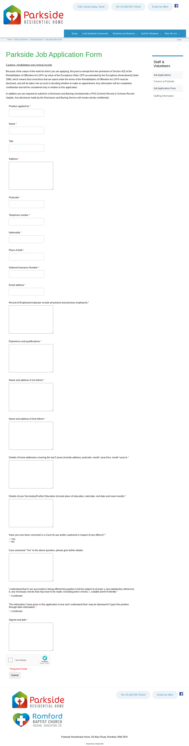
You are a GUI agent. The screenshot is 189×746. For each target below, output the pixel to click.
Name (13, 124)
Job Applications (36, 40)
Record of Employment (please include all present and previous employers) (49, 302)
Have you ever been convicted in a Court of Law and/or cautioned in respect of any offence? (57, 535)
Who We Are (171, 33)
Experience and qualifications (25, 341)
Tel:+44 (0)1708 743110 (128, 6)
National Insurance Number (24, 267)
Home (75, 33)
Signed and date (18, 620)
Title (11, 141)
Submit (14, 675)
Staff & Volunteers (149, 33)
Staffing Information (164, 96)
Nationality (15, 232)
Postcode (14, 197)
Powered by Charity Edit (94, 744)
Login (179, 40)
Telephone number (19, 215)
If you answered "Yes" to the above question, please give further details (46, 550)
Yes (13, 539)
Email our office (160, 6)
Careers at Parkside (164, 81)
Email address (17, 285)
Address (14, 159)
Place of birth (16, 250)
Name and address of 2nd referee (27, 419)
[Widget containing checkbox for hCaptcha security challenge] (28, 660)
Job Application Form (53, 40)
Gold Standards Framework (95, 33)
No (12, 541)
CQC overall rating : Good (90, 6)
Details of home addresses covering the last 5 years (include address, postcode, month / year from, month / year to (69, 457)
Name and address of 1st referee (26, 380)
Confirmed (16, 596)
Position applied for (20, 106)
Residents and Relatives (124, 33)
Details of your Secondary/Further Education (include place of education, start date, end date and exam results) (67, 496)
